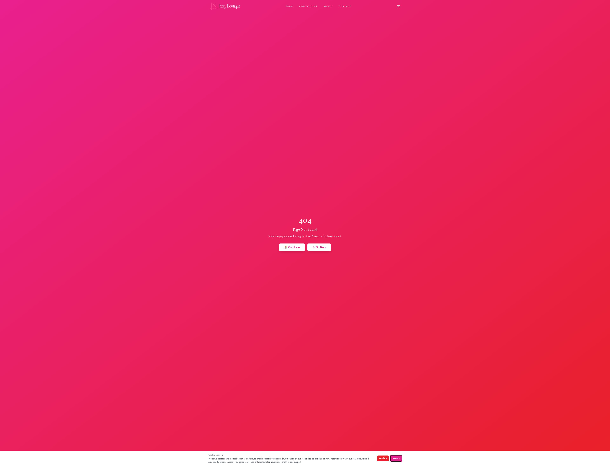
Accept (396, 458)
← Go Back (319, 247)
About (328, 6)
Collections (308, 6)
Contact (345, 6)
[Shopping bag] (398, 6)
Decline (383, 458)
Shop (289, 6)
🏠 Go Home (292, 247)
